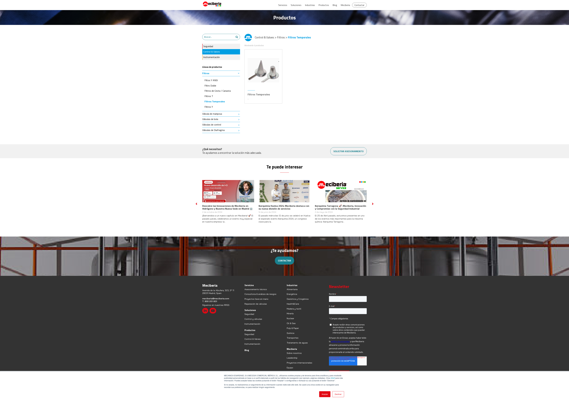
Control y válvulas (253, 321)
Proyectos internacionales (299, 365)
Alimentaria (292, 292)
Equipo (290, 370)
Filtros (205, 73)
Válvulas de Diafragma (213, 130)
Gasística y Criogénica (298, 301)
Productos (323, 5)
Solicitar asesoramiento (348, 151)
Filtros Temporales (214, 101)
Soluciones (296, 5)
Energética (292, 297)
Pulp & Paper (293, 331)
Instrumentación (211, 57)
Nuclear (290, 321)
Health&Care (293, 306)
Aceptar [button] (325, 394)
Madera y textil (294, 311)
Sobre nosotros (294, 356)
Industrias (310, 5)
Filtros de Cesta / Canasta (217, 91)
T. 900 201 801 (209, 304)
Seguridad (208, 46)
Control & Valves (211, 51)
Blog (335, 5)
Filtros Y (208, 107)
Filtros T (208, 96)
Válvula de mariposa (212, 114)
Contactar (359, 5)
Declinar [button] (338, 394)
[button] (196, 205)
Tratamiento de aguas (297, 345)
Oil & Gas (291, 326)
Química (290, 336)
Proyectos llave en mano (256, 301)
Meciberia (345, 5)
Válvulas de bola (210, 119)
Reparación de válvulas (255, 306)
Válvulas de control (211, 124)
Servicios (282, 5)
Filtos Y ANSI (211, 80)
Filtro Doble (210, 85)
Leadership (292, 360)
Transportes (292, 340)
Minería (290, 316)
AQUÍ (333, 378)
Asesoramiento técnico (255, 292)
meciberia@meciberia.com (215, 301)
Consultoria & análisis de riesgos (260, 297)
